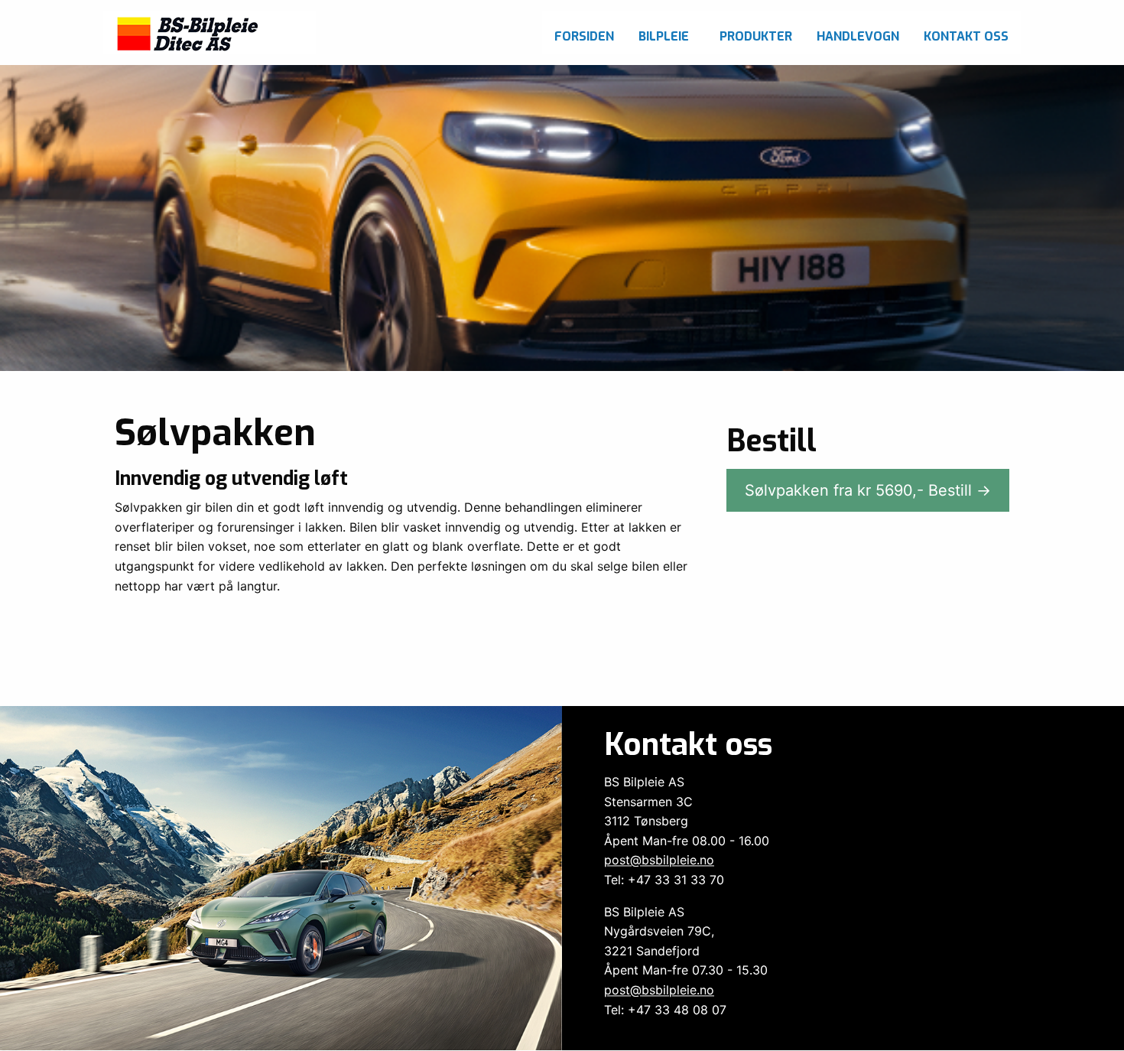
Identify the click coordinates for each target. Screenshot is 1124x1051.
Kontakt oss (966, 36)
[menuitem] (584, 32)
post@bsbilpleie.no (659, 860)
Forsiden (584, 36)
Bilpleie (663, 36)
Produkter (756, 36)
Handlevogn (858, 36)
